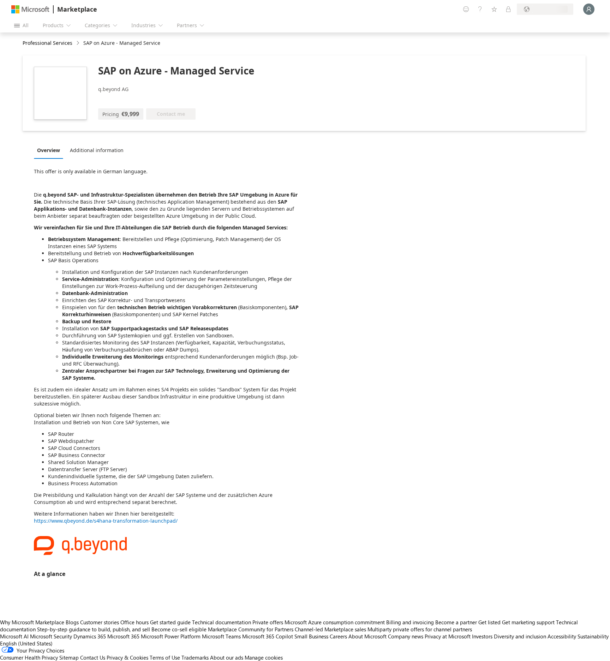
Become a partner (456, 622)
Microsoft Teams (221, 636)
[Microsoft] (30, 9)
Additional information (97, 150)
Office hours (134, 622)
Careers (338, 636)
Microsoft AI (14, 636)
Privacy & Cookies (127, 657)
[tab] (50, 150)
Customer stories (99, 622)
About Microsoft (367, 636)
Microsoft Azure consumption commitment (335, 622)
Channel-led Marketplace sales (330, 629)
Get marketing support (528, 622)
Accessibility (562, 636)
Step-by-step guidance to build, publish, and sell (93, 629)
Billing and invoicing (410, 622)
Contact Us (92, 657)
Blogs (72, 622)
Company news (405, 636)
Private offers (267, 622)
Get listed (489, 622)
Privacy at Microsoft (448, 636)
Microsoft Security (51, 636)
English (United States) (26, 643)
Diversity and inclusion (520, 636)
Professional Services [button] (47, 43)
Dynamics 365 (89, 636)
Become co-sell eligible (179, 629)
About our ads (226, 657)
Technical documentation (221, 622)
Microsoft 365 (123, 636)
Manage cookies (264, 657)
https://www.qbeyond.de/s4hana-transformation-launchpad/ (106, 520)
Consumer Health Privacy (29, 657)
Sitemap (69, 657)
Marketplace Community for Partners (250, 629)
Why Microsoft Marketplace (32, 622)
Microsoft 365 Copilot (267, 636)
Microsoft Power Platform (171, 636)
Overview (48, 150)
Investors (482, 636)
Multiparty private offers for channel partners (419, 629)
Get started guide (170, 622)
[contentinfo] (78, 43)
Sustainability (593, 636)
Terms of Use (165, 657)
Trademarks (195, 657)
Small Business (311, 636)
